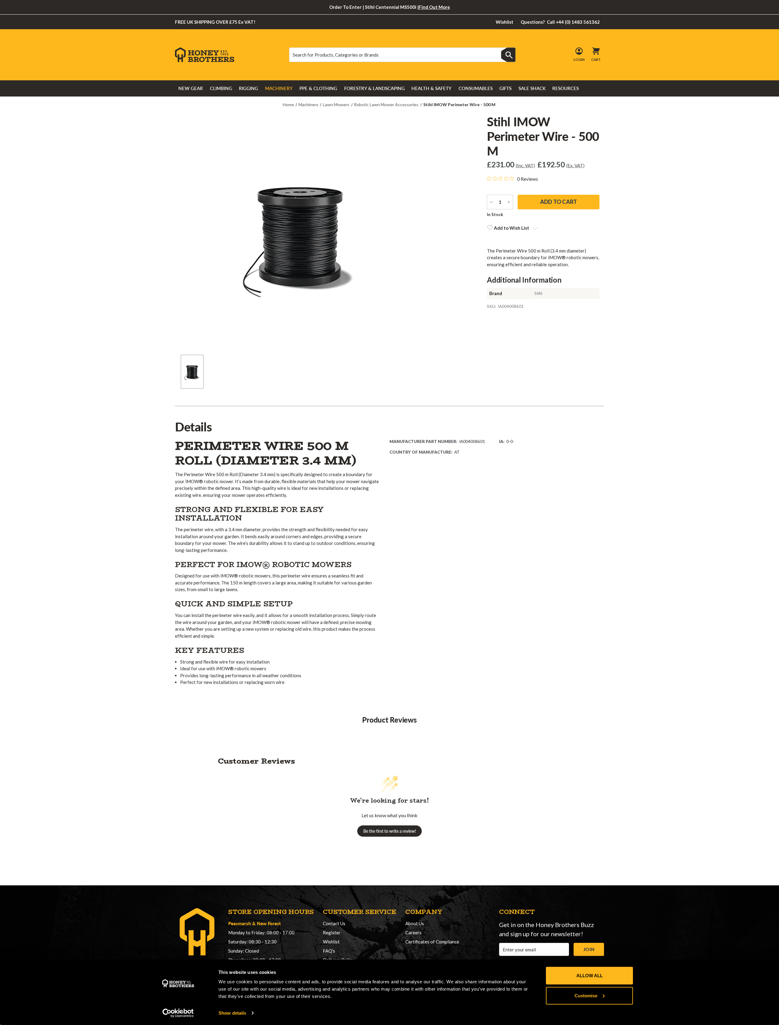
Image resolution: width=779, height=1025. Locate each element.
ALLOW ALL (589, 975)
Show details (232, 1013)
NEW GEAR (190, 88)
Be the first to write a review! (389, 831)
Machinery (279, 88)
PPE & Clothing (318, 88)
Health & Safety (431, 88)
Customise (586, 995)
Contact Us (334, 923)
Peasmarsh (239, 923)
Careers (413, 932)
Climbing (221, 88)
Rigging (248, 88)
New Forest (269, 923)
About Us (414, 923)
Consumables (476, 88)
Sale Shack (532, 88)
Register (332, 932)
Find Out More (434, 7)
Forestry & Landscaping (374, 88)
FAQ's (329, 951)
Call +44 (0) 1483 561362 (560, 22)
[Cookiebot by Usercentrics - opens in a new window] (178, 1013)
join (588, 949)
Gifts (505, 88)
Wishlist (504, 22)
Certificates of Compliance (432, 941)
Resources (565, 88)
